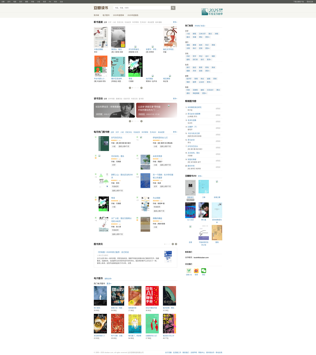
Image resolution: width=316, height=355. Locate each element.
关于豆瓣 (168, 352)
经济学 (189, 79)
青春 (213, 45)
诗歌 (216, 34)
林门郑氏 (97, 308)
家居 (200, 71)
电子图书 (106, 15)
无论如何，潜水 (117, 156)
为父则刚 (156, 198)
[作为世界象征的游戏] (135, 37)
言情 (188, 48)
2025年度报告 (133, 15)
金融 (208, 79)
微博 (196, 275)
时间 (55, 2)
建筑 (188, 59)
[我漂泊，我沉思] (118, 37)
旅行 (188, 67)
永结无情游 (157, 156)
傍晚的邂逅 (157, 218)
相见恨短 (166, 79)
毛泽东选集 (192, 120)
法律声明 (193, 352)
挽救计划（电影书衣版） (120, 308)
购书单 (96, 15)
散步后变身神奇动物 (119, 79)
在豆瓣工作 (177, 352)
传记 (200, 56)
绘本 (200, 45)
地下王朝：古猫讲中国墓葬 (120, 336)
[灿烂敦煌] (153, 66)
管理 (196, 79)
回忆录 (195, 59)
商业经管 (161, 132)
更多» (175, 22)
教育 (200, 67)
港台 (200, 37)
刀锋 (203, 197)
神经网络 (196, 93)
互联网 (195, 90)
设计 (207, 56)
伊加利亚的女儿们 (160, 138)
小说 (122, 132)
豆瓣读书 (103, 8)
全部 (112, 132)
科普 (188, 90)
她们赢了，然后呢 (134, 336)
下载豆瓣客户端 (298, 2)
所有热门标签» (200, 26)
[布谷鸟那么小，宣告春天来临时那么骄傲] (101, 66)
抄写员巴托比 (116, 138)
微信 (203, 275)
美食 (213, 67)
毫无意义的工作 (168, 336)
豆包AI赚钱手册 (151, 308)
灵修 (194, 71)
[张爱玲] (153, 37)
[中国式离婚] (101, 37)
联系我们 (186, 352)
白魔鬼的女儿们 (151, 336)
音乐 (20, 2)
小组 (38, 2)
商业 (202, 79)
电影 (14, 2)
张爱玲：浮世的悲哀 (153, 49)
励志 (194, 67)
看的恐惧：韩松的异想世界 (172, 308)
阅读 (44, 2)
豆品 (61, 2)
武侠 (200, 48)
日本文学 (202, 34)
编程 (202, 90)
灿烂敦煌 (149, 79)
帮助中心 (201, 352)
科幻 (207, 45)
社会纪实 (137, 132)
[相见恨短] (170, 66)
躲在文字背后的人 (170, 49)
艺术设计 (153, 132)
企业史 (201, 82)
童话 (188, 37)
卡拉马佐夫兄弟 (194, 133)
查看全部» (108, 279)
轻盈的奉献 (192, 159)
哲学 (194, 56)
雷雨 (217, 242)
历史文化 (128, 132)
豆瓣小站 (189, 275)
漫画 (188, 45)
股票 (194, 82)
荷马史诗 (191, 140)
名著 (194, 37)
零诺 (130, 79)
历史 (188, 56)
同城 (32, 2)
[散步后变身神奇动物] (118, 66)
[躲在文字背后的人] (170, 37)
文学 (117, 132)
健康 (188, 71)
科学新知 (145, 132)
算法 (218, 90)
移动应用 (219, 352)
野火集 (203, 220)
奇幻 (194, 48)
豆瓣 (2, 2)
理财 (188, 82)
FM (50, 2)
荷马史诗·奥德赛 (194, 114)
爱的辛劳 (191, 166)
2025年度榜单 (118, 15)
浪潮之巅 (217, 197)
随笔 (194, 34)
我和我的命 (132, 308)
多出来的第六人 (99, 336)
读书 (8, 2)
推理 (194, 45)
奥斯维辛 (190, 197)
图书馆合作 (210, 352)
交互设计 (210, 90)
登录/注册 (310, 2)
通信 (188, 93)
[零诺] (135, 66)
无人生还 (190, 220)
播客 (26, 2)
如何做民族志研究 (194, 107)
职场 (207, 67)
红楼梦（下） (193, 127)
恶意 (190, 242)
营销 (215, 79)
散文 (210, 34)
